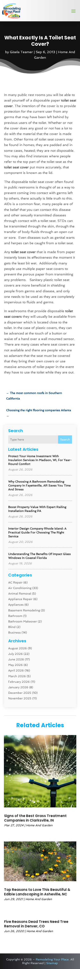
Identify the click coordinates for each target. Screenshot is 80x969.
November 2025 (19, 698)
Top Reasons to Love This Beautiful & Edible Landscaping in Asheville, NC (37, 892)
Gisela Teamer (21, 52)
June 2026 (16, 659)
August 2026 (17, 648)
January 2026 (18, 687)
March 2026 (17, 676)
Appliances (16, 604)
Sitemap (52, 963)
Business (14, 632)
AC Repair (15, 582)
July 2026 (15, 653)
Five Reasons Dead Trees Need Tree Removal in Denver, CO (36, 924)
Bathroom (15, 615)
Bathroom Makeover (22, 621)
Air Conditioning (19, 588)
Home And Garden (39, 825)
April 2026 (16, 670)
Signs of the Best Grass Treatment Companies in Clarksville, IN (35, 818)
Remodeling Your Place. (53, 959)
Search (65, 439)
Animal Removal (19, 593)
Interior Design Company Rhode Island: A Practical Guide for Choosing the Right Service (37, 532)
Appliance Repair (20, 599)
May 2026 (15, 665)
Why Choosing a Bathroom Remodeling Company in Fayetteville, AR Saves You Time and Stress (39, 485)
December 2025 (19, 692)
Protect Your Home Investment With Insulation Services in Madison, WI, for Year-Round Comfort (40, 460)
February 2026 (19, 681)
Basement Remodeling (24, 610)
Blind (12, 627)
